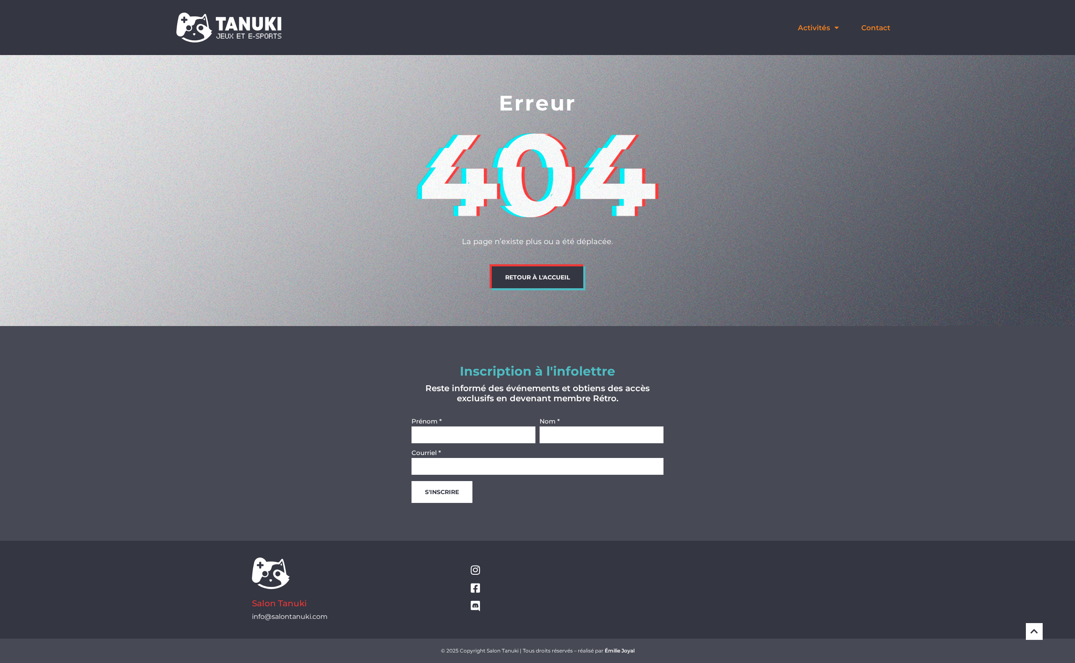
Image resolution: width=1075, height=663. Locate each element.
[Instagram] (475, 570)
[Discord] (475, 606)
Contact (875, 28)
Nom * (550, 421)
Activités (814, 28)
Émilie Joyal (620, 650)
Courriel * (426, 453)
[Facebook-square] (475, 588)
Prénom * (427, 421)
